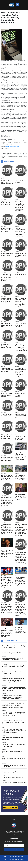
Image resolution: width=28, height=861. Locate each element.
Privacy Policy (11, 859)
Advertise (17, 859)
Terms (5, 859)
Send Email (6, 138)
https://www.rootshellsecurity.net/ (8, 132)
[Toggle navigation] (17, 4)
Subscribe (14, 849)
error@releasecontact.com (20, 154)
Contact (22, 859)
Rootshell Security (8, 63)
